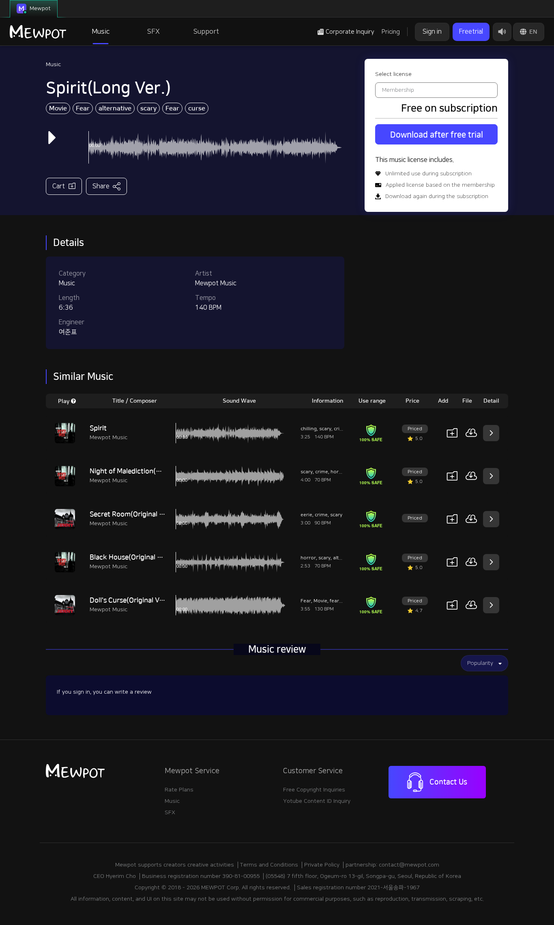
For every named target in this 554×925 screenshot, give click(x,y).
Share (101, 186)
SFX (153, 31)
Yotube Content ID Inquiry (316, 801)
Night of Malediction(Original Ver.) (143, 471)
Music (101, 31)
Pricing (391, 31)
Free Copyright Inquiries (314, 790)
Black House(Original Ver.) (131, 557)
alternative (115, 108)
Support (206, 31)
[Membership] (436, 90)
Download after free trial (436, 134)
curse (196, 108)
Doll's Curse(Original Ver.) (130, 600)
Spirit (98, 428)
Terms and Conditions (269, 865)
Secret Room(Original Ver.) (132, 514)
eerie (306, 514)
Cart (58, 186)
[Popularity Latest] (484, 663)
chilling (309, 428)
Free (471, 31)
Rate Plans (179, 790)
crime (340, 428)
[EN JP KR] (528, 32)
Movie (58, 108)
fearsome (341, 601)
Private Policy (321, 865)
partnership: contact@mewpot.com (392, 865)
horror (338, 471)
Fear (83, 108)
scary (148, 108)
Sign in (432, 31)
